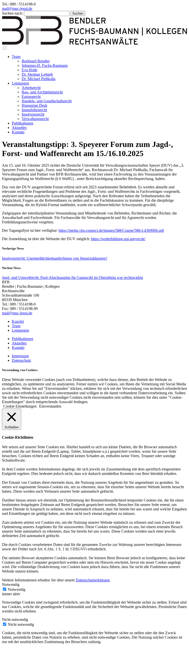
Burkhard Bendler (36, 61)
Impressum (20, 356)
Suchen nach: (12, 13)
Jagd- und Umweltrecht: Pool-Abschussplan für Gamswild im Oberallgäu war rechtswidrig (72, 277)
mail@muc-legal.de (17, 8)
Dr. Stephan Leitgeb (37, 74)
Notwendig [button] (10, 584)
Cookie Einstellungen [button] (20, 406)
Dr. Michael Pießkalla (38, 79)
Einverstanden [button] (50, 406)
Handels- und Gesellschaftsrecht (47, 101)
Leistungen (20, 83)
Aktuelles (19, 128)
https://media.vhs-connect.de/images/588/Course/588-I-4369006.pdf (111, 230)
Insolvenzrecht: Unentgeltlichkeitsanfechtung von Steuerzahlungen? (54, 258)
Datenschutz (21, 360)
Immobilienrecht (34, 110)
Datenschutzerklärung (93, 580)
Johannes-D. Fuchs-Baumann (45, 65)
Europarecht (31, 96)
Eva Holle (29, 70)
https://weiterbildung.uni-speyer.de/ (118, 239)
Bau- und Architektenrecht (42, 92)
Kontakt (18, 132)
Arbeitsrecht (31, 88)
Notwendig (16, 589)
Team (16, 56)
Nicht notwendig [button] (15, 619)
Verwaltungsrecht (35, 119)
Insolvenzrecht (33, 114)
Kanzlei (18, 321)
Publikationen (22, 123)
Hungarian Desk (34, 105)
